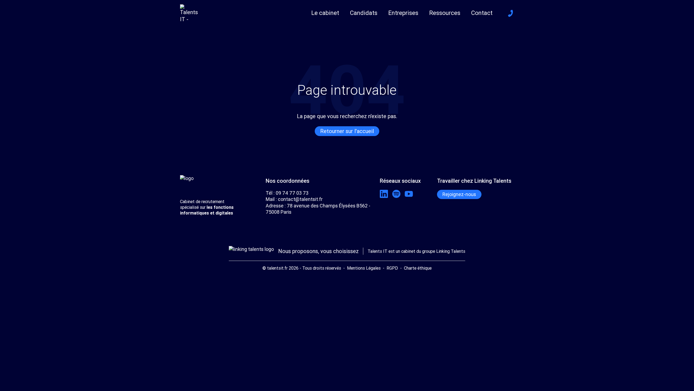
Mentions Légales (364, 268)
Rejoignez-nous (459, 194)
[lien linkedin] (384, 194)
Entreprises (403, 13)
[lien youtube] (409, 194)
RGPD (392, 268)
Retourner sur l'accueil (347, 131)
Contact (482, 13)
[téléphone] (510, 13)
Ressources (444, 13)
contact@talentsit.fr (300, 199)
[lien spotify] (396, 194)
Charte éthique (418, 268)
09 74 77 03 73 (292, 193)
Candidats (363, 13)
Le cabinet (325, 13)
